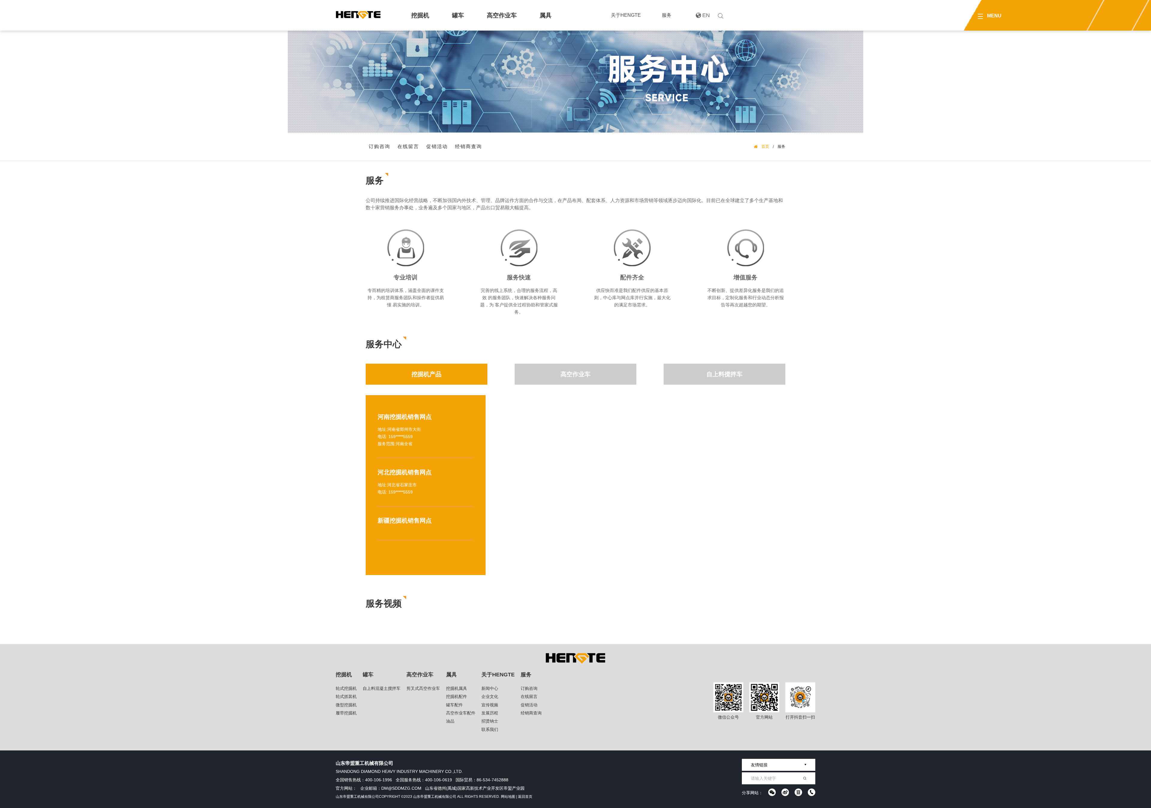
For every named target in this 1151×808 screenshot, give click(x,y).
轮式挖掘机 (346, 688)
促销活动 (437, 146)
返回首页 (525, 797)
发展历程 (489, 713)
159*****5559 (400, 436)
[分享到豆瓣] (798, 792)
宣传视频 (489, 704)
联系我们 (489, 729)
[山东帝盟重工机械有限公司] (358, 14)
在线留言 (408, 146)
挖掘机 (420, 15)
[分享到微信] (772, 792)
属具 (546, 15)
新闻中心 (489, 688)
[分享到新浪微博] (785, 792)
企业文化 (489, 696)
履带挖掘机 (346, 713)
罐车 (458, 15)
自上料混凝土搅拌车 (381, 688)
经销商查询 (468, 146)
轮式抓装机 (346, 696)
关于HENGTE (626, 15)
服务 (666, 15)
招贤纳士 (489, 721)
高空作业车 (502, 15)
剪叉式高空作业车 (423, 688)
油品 (450, 721)
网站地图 (508, 797)
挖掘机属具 (456, 688)
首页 (765, 147)
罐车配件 (454, 704)
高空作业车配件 (460, 713)
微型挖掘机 (346, 704)
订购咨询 (379, 146)
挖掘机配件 (456, 696)
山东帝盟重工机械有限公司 (357, 797)
